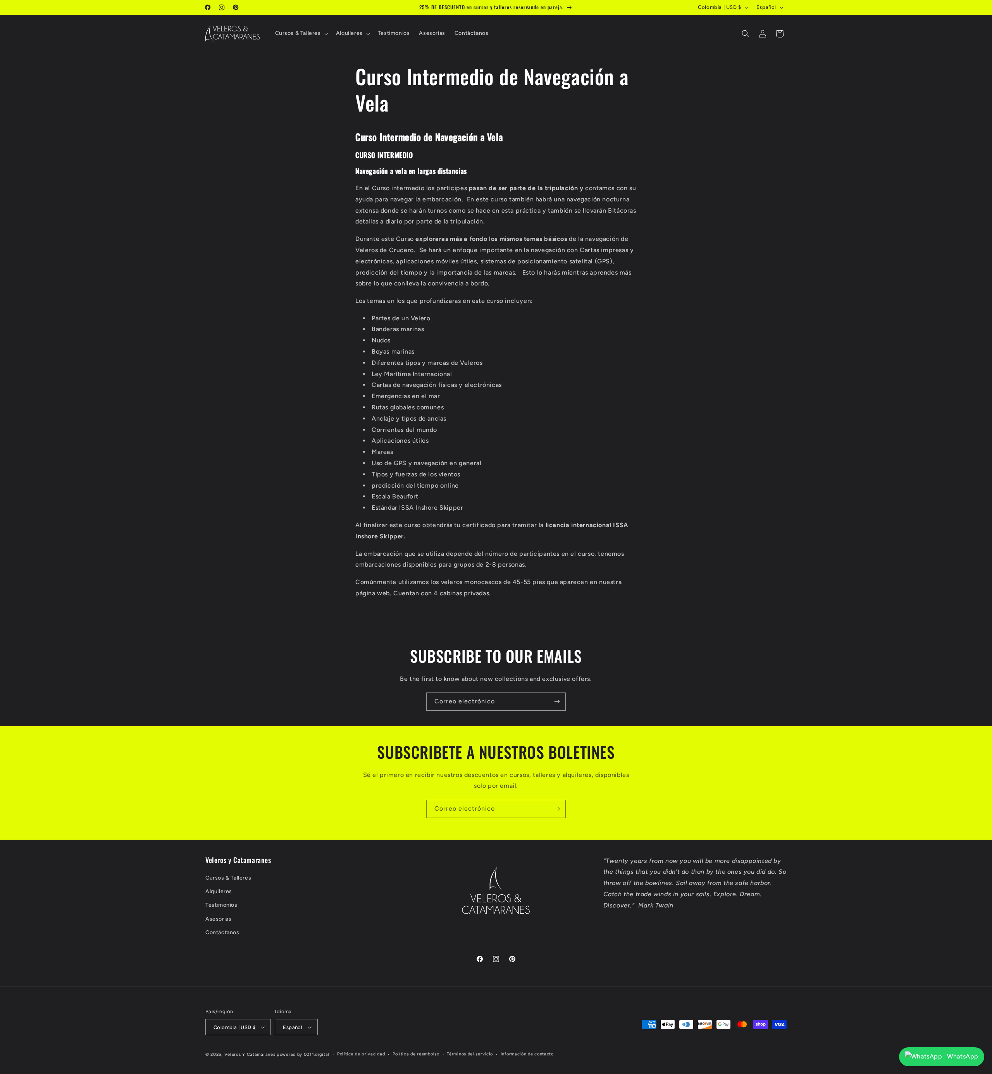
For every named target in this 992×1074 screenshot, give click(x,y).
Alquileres (218, 891)
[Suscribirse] (556, 702)
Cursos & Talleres (228, 878)
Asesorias (218, 919)
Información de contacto (527, 1054)
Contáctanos (222, 932)
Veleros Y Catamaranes (250, 1054)
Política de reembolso (416, 1054)
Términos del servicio (470, 1054)
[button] (300, 33)
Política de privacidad (361, 1054)
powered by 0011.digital (303, 1054)
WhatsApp (962, 1056)
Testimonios (221, 905)
